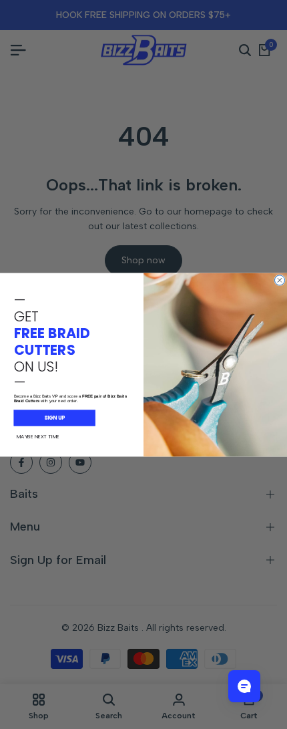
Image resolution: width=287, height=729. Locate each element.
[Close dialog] (280, 280)
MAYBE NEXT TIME (38, 435)
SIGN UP (54, 417)
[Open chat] (244, 686)
